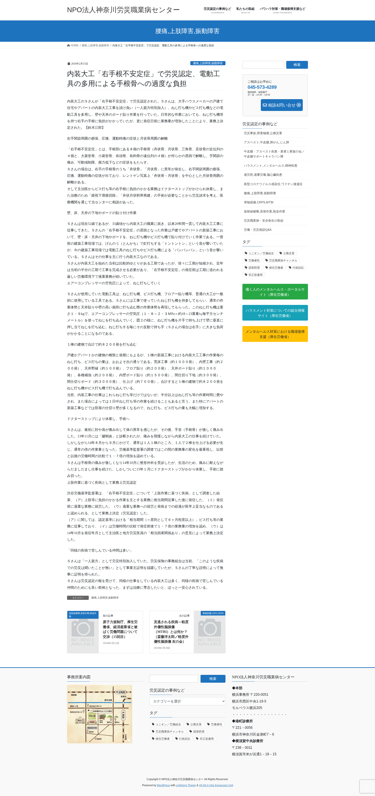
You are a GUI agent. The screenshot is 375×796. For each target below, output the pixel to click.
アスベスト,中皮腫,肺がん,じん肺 (266, 142)
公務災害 (288, 253)
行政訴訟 (298, 267)
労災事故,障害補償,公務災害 (263, 133)
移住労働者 (276, 267)
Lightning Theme (186, 785)
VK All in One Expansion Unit (216, 785)
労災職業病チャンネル (283, 260)
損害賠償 (254, 267)
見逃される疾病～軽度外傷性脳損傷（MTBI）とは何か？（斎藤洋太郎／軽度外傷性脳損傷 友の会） (171, 631)
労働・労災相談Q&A (257, 229)
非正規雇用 (255, 274)
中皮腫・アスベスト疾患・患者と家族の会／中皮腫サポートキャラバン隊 (274, 154)
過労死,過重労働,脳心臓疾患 (263, 174)
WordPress (163, 785)
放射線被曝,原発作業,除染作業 (264, 211)
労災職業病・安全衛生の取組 (263, 220)
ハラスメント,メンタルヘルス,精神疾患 (270, 165)
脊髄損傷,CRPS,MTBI (258, 202)
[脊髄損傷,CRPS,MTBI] (209, 620)
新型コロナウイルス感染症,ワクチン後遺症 (273, 184)
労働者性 (254, 260)
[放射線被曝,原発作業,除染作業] (83, 620)
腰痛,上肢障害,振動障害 (208, 63)
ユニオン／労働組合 (261, 253)
